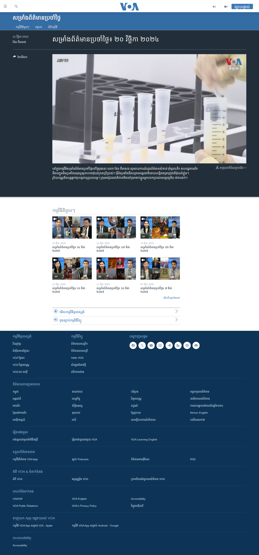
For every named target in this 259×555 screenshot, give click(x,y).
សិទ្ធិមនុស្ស (77, 405)
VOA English (79, 498)
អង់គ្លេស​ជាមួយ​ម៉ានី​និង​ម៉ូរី (25, 439)
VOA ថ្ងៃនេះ (19, 357)
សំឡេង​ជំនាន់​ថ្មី (78, 364)
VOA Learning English (144, 439)
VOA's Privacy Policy (84, 505)
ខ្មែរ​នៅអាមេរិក (20, 412)
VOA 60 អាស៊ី (20, 371)
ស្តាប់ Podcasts (80, 459)
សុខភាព (76, 412)
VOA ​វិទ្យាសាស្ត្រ (21, 364)
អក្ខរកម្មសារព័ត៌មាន (199, 391)
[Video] (226, 7)
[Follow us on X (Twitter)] (142, 345)
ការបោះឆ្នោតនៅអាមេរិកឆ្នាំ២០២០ (206, 405)
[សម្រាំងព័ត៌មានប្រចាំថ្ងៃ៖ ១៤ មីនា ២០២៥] (72, 227)
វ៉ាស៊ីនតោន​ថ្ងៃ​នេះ (21, 350)
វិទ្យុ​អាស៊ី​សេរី (137, 505)
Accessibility (138, 498)
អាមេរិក (16, 405)
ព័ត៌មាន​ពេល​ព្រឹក (79, 343)
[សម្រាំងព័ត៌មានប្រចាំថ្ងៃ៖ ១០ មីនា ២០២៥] (116, 268)
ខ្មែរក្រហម (136, 412)
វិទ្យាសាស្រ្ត (136, 398)
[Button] (20, 57)
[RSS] (178, 345)
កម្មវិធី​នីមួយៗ (22, 27)
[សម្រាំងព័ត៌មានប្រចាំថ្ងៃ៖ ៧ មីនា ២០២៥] (160, 268)
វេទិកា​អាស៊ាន (77, 371)
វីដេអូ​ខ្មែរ (17, 343)
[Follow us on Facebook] (133, 345)
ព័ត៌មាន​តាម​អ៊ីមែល (140, 459)
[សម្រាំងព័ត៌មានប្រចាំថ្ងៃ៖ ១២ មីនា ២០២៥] (160, 227)
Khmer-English (199, 412)
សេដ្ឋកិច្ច (76, 398)
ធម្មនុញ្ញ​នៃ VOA (80, 479)
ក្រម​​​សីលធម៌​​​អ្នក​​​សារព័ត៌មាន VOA (148, 479)
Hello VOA (77, 357)
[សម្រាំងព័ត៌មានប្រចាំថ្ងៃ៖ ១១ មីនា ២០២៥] (72, 268)
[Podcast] (187, 345)
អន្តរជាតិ (17, 398)
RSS (192, 459)
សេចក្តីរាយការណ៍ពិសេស (143, 419)
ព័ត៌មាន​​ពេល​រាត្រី (79, 350)
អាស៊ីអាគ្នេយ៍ (19, 419)
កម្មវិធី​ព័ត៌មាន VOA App (25, 459)
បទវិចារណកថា (197, 419)
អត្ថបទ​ (38, 27)
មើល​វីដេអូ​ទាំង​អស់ (171, 297)
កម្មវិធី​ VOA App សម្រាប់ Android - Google (95, 525)
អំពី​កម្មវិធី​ (52, 27)
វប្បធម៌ (134, 405)
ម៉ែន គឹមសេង (19, 42)
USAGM (17, 498)
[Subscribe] (196, 345)
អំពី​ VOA (17, 479)
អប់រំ (74, 419)
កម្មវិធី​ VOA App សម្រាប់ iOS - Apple (33, 525)
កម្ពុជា (16, 391)
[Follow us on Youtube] (151, 345)
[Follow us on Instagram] (160, 345)
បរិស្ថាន (134, 391)
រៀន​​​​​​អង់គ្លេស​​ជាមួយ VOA (84, 439)
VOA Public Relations (25, 505)
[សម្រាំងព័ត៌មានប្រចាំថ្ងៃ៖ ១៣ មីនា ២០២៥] (116, 227)
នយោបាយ (77, 391)
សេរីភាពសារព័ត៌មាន (200, 398)
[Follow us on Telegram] (169, 345)
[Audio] (214, 7)
